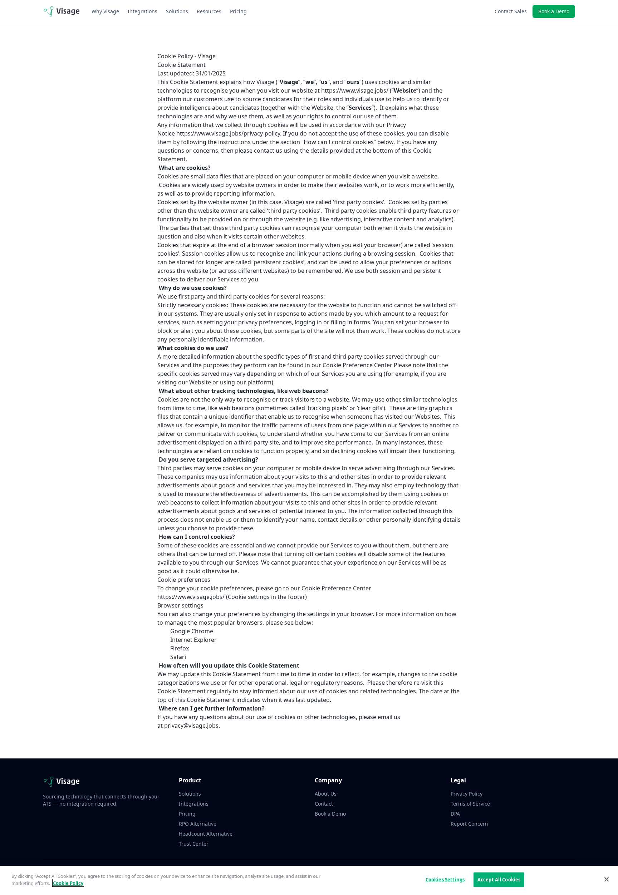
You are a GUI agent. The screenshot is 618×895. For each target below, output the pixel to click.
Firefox (179, 648)
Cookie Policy (68, 883)
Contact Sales (511, 11)
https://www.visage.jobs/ (354, 90)
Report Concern (469, 823)
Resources (209, 11)
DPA (455, 813)
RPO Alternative (197, 823)
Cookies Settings (445, 879)
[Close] (606, 879)
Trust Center (194, 843)
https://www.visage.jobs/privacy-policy (228, 133)
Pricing (238, 11)
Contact (324, 803)
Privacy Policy (466, 793)
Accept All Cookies (498, 879)
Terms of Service (470, 803)
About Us (326, 793)
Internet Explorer (193, 640)
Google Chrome (191, 631)
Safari (178, 657)
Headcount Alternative (205, 833)
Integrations (142, 11)
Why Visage (105, 11)
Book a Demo (553, 11)
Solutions (177, 11)
